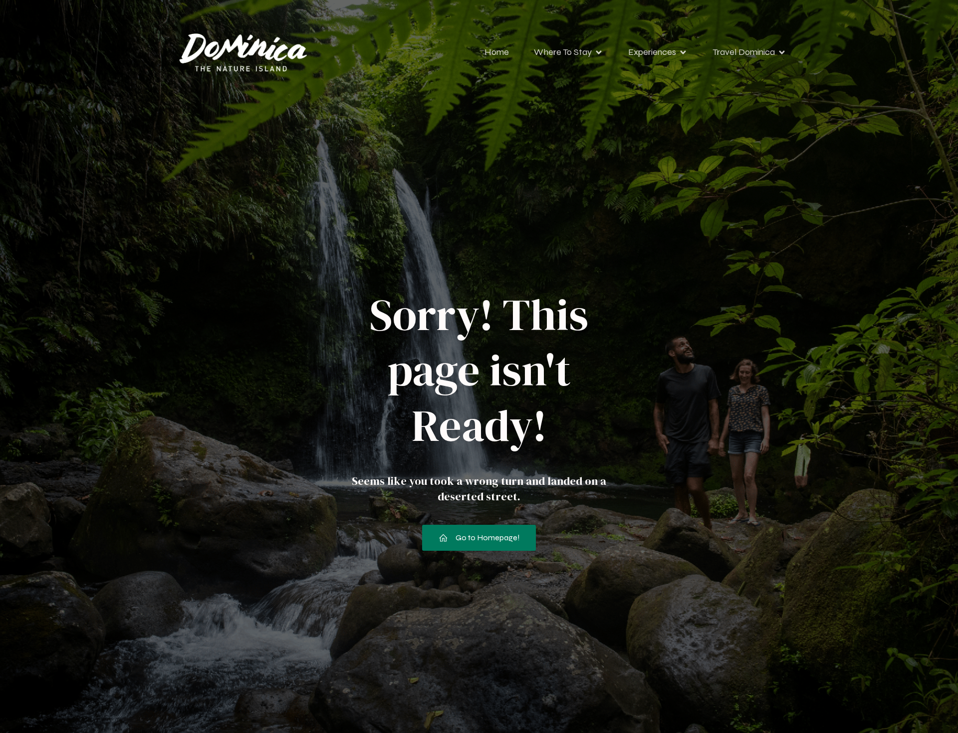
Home (496, 51)
